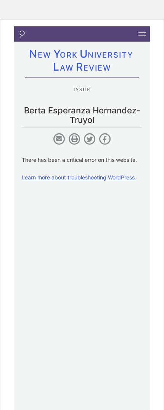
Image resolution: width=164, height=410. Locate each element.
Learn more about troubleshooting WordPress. (79, 177)
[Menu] (142, 34)
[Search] (21, 34)
